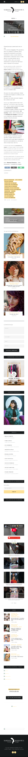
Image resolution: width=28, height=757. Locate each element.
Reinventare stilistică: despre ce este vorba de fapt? (14, 286)
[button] (15, 541)
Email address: (6, 485)
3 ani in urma (14, 650)
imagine (13, 191)
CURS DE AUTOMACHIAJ (9, 463)
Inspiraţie (12, 284)
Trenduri (19, 644)
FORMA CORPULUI (8, 440)
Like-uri (8, 200)
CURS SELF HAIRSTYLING (9, 467)
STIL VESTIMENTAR (8, 445)
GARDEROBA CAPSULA (9, 449)
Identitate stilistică (13, 30)
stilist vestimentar (10, 197)
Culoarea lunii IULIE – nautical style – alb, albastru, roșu (16, 647)
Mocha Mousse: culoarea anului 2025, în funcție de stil (17, 619)
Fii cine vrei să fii (14, 314)
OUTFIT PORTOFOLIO (9, 458)
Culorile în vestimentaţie (14, 614)
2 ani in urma (14, 642)
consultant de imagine (10, 183)
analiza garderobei (9, 179)
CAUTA (16, 1)
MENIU (13, 18)
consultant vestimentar (11, 184)
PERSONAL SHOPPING (9, 454)
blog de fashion (9, 181)
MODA (19, 255)
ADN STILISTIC (15, 29)
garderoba (7, 191)
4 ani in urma (14, 658)
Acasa (9, 29)
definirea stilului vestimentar (13, 189)
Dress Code (14, 615)
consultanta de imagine (11, 186)
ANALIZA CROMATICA (9, 436)
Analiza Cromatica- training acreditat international (16, 629)
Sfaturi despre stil (10, 194)
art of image (18, 179)
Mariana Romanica (9, 192)
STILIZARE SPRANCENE (9, 472)
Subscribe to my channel (14, 537)
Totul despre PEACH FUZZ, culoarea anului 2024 (17, 639)
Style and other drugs (14, 257)
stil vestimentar (9, 196)
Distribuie (14, 200)
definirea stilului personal (12, 188)
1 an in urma (14, 622)
